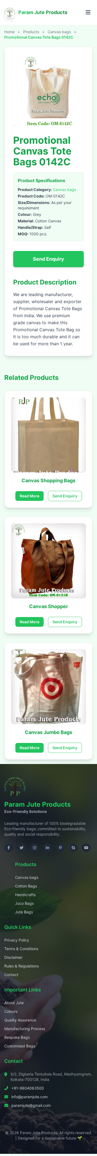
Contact (11, 974)
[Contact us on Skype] (73, 847)
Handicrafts (25, 894)
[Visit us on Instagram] (34, 847)
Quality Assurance (20, 1020)
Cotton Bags (26, 886)
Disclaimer (13, 957)
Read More (29, 496)
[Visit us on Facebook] (8, 847)
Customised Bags (19, 1046)
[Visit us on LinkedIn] (47, 847)
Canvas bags (60, 31)
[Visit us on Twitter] (21, 847)
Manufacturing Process (24, 1028)
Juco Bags (24, 903)
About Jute (14, 1002)
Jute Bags (24, 912)
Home (9, 31)
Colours (11, 1011)
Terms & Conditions (21, 948)
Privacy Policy (16, 940)
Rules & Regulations (21, 966)
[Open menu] (88, 12)
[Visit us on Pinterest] (60, 847)
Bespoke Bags (17, 1037)
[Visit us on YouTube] (86, 847)
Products (31, 31)
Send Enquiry (48, 259)
